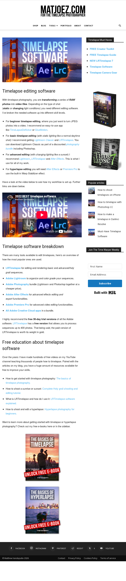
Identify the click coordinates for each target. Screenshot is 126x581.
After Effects (57, 158)
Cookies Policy (90, 558)
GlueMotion (41, 129)
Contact (61, 558)
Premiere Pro (70, 169)
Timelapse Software (101, 66)
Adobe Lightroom (16, 278)
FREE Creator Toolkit (102, 49)
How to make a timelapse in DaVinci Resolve (108, 219)
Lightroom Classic (44, 140)
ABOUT (77, 25)
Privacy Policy (74, 558)
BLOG (43, 25)
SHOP (35, 25)
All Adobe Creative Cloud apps (23, 310)
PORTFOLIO (66, 25)
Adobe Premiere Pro (18, 304)
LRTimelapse (66, 140)
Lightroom (24, 158)
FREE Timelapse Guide (103, 55)
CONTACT (88, 25)
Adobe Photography (17, 284)
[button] (120, 25)
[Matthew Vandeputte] (63, 11)
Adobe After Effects (17, 294)
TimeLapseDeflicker (21, 129)
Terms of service (108, 558)
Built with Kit (105, 293)
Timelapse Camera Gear (103, 72)
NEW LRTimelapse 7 (101, 60)
